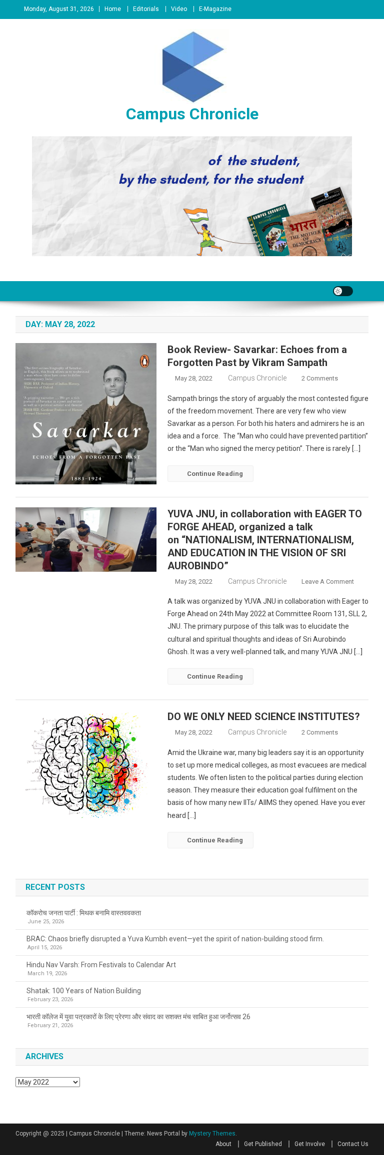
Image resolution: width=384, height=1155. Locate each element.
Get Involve (309, 1144)
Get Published (263, 1144)
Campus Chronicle (192, 113)
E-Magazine (215, 8)
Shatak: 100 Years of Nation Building (83, 991)
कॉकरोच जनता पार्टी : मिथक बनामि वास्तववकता (83, 913)
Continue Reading (215, 473)
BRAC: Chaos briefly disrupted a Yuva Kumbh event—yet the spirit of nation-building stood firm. (175, 939)
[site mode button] (343, 291)
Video (179, 8)
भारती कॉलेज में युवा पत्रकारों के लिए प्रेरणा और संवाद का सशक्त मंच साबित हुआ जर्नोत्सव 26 (138, 1017)
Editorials (146, 8)
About (224, 1144)
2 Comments (320, 378)
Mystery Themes (212, 1133)
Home (112, 8)
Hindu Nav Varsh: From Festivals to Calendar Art (101, 965)
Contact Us (353, 1144)
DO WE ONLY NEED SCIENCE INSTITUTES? (264, 717)
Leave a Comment (328, 581)
